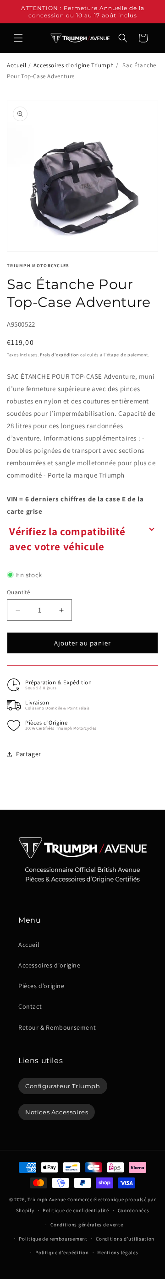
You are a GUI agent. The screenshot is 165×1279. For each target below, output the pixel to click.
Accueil (16, 65)
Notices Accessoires (56, 1112)
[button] (18, 38)
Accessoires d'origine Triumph (73, 65)
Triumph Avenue (47, 1199)
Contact (30, 1006)
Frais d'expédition (59, 355)
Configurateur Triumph (62, 1086)
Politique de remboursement (53, 1239)
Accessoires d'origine (49, 965)
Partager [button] (28, 754)
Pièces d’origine (41, 986)
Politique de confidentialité (76, 1210)
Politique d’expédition (61, 1252)
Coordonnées (133, 1210)
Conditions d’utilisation (125, 1239)
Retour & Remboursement (57, 1027)
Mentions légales (117, 1252)
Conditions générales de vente (86, 1224)
